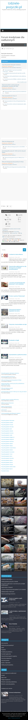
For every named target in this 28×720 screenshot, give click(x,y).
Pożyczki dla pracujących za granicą (9, 656)
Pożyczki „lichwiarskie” (7, 503)
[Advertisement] (14, 20)
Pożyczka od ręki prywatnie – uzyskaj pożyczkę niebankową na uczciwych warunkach (7, 510)
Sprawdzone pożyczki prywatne (7, 549)
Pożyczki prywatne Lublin (6, 435)
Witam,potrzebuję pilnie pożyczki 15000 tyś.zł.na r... (14, 157)
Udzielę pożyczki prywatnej (7, 664)
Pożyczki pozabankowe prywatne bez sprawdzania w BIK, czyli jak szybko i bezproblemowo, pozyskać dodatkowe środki (21, 564)
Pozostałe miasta (5, 471)
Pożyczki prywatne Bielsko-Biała (8, 466)
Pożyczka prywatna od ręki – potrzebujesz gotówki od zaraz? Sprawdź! (7, 483)
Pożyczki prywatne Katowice (7, 441)
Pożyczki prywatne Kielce (6, 456)
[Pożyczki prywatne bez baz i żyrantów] (20, 554)
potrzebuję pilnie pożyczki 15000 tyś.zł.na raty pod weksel (14, 151)
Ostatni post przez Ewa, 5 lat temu (8, 144)
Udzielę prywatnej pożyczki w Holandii (9, 581)
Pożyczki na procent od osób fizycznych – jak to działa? (21, 549)
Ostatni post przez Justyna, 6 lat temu (9, 164)
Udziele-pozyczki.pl (14, 5)
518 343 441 (4, 410)
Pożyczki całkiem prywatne (6, 568)
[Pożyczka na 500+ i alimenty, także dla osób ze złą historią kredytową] (20, 488)
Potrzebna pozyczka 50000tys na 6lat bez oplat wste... (15, 79)
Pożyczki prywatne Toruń (6, 454)
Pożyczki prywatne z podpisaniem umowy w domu (21, 539)
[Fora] (2, 48)
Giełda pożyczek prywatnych (7, 645)
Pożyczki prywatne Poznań (7, 424)
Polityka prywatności (15, 718)
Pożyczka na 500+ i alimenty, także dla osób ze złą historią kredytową (20, 492)
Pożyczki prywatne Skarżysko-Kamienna (11, 64)
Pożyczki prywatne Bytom (7, 468)
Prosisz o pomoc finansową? (17, 296)
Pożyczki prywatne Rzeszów (7, 458)
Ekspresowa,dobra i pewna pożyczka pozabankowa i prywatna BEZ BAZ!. (10, 85)
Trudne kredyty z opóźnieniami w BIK (17, 611)
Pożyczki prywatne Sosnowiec (7, 452)
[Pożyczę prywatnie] (20, 479)
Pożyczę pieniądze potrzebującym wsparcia (10, 413)
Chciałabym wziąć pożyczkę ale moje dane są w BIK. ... (15, 73)
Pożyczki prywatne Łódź (6, 428)
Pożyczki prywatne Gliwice (7, 460)
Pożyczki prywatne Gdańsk (7, 431)
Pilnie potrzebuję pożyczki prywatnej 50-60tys (13, 161)
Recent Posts (6, 233)
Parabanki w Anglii (14, 340)
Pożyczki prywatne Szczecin (7, 433)
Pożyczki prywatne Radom (7, 449)
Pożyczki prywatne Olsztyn (7, 464)
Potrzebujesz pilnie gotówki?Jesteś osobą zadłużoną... (15, 76)
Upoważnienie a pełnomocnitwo (18, 354)
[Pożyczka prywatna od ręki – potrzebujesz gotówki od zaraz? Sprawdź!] (7, 479)
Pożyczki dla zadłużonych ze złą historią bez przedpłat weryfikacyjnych (17, 268)
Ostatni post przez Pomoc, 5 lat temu (9, 98)
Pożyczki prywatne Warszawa (7, 420)
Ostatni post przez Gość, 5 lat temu (9, 89)
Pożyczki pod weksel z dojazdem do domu (15, 310)
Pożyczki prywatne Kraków (7, 422)
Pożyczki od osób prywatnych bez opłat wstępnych (7, 521)
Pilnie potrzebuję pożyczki (8, 141)
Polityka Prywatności (5, 679)
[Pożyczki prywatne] (20, 498)
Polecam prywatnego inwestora (8, 593)
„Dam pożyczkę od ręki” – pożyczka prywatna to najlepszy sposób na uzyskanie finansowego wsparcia (20, 510)
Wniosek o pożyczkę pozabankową (9, 681)
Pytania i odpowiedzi (5, 662)
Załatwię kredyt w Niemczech (7, 591)
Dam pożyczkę (4, 643)
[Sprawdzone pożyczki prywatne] (7, 544)
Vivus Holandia (13, 624)
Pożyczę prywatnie (19, 484)
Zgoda (9, 718)
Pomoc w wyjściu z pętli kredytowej (15, 598)
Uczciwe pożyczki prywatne (6, 540)
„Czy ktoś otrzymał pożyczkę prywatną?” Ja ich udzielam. (17, 283)
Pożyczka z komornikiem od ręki (18, 324)
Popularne (3, 649)
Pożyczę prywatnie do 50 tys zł (9, 95)
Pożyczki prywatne (19, 503)
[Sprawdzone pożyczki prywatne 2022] (7, 554)
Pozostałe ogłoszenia (6, 654)
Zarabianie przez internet (6, 688)
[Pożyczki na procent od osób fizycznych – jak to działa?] (20, 544)
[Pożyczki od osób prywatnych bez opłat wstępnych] (7, 516)
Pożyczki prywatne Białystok (7, 439)
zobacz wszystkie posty (21, 82)
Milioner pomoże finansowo (7, 403)
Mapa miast (3, 677)
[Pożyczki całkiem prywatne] (7, 563)
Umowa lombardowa (15, 692)
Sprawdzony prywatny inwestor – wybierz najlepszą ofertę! (7, 493)
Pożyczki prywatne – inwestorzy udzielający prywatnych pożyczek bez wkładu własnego (20, 520)
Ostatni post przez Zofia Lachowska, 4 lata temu (11, 67)
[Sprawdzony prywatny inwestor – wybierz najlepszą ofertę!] (7, 488)
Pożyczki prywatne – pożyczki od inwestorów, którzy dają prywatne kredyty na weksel (20, 529)
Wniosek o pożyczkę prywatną (8, 684)
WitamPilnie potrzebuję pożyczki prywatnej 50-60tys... (15, 167)
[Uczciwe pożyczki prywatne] (7, 535)
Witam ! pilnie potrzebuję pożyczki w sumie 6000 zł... (14, 146)
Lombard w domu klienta (16, 254)
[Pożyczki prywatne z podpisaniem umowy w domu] (20, 535)
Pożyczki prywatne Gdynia (7, 443)
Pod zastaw (16, 231)
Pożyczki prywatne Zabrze (7, 462)
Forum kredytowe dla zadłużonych (8, 673)
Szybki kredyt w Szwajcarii (7, 587)
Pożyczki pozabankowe (6, 658)
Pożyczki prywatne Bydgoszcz (7, 437)
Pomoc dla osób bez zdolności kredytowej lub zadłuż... (15, 104)
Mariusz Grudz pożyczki (6, 406)
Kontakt (3, 675)
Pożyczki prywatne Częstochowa (8, 447)
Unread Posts (14, 233)
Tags (21, 233)
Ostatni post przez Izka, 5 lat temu (8, 155)
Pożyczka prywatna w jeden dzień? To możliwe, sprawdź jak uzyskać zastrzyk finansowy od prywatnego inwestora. (8, 528)
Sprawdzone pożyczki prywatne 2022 (7, 558)
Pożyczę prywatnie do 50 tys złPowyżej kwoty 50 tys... (15, 101)
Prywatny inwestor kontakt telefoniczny (10, 399)
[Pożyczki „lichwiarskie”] (7, 498)
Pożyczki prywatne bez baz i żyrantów (20, 558)
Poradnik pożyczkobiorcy (6, 651)
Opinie (2, 647)
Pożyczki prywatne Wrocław (7, 426)
